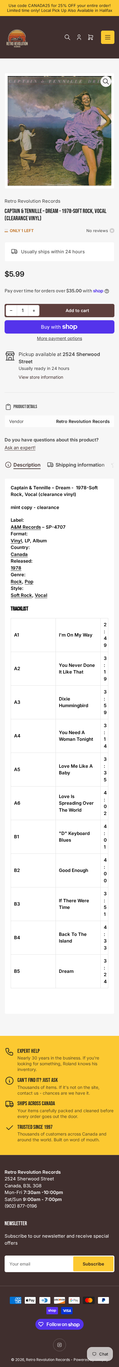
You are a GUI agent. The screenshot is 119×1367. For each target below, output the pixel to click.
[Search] (67, 37)
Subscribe (93, 1263)
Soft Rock (21, 595)
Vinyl (16, 541)
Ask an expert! (20, 448)
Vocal (41, 595)
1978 (16, 568)
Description (27, 465)
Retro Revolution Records (32, 201)
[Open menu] (107, 37)
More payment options (59, 338)
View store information (41, 377)
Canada (19, 554)
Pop (29, 581)
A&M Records (26, 527)
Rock (16, 581)
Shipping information (80, 465)
